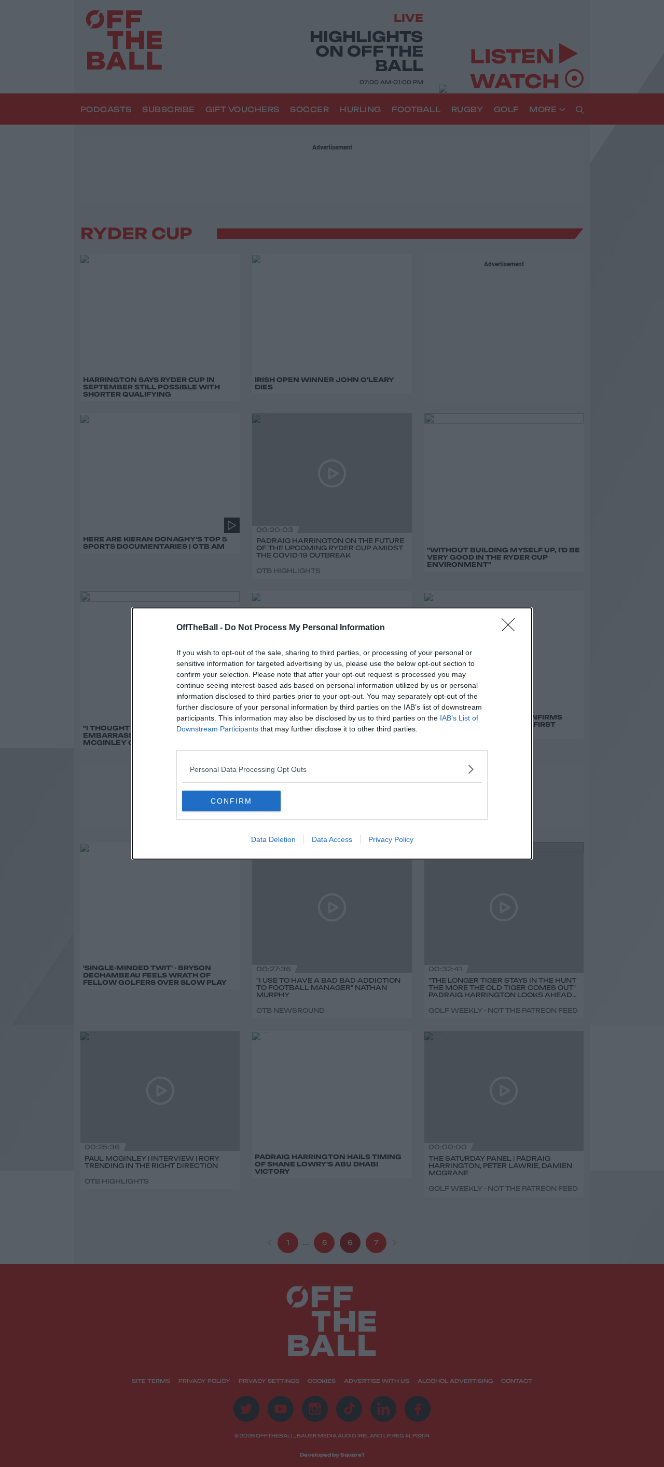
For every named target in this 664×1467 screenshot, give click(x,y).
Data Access (332, 839)
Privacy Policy (390, 839)
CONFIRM (231, 801)
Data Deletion (273, 839)
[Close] (511, 628)
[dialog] (332, 733)
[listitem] (332, 769)
